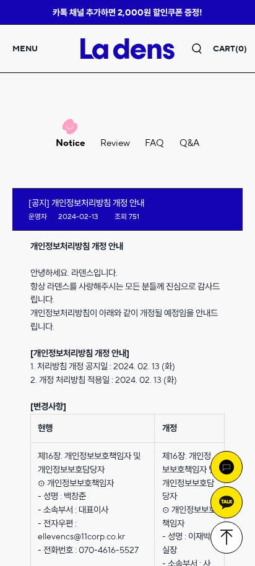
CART (230, 48)
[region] (127, 283)
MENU (25, 48)
